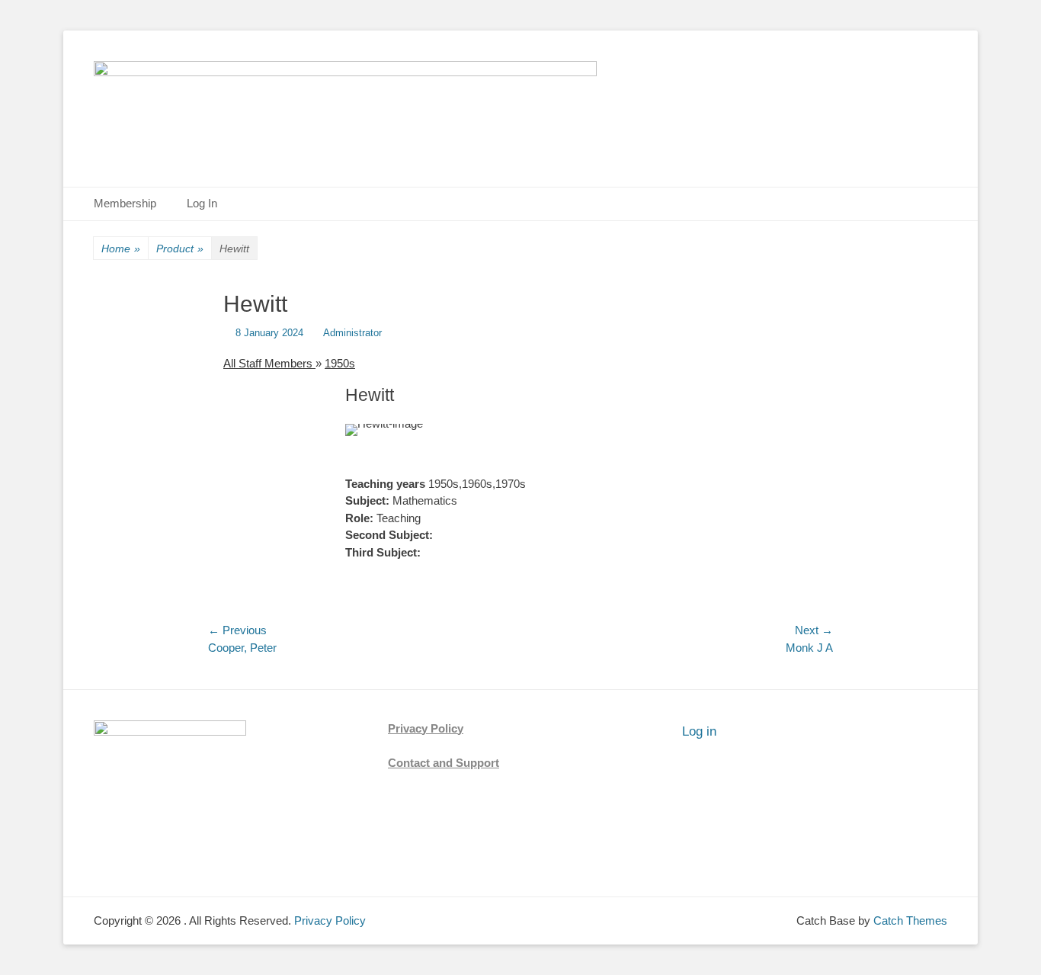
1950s (340, 363)
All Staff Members (269, 363)
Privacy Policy (425, 728)
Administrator (352, 332)
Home (120, 248)
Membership (125, 203)
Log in (699, 731)
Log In (202, 203)
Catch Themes (910, 920)
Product (179, 248)
